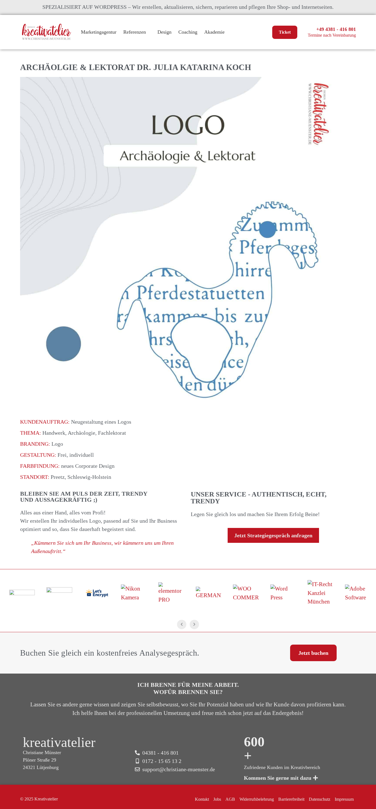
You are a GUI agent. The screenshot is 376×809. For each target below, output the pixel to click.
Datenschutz (319, 799)
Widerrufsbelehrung (256, 799)
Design (164, 32)
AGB (230, 799)
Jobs (217, 799)
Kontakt (202, 799)
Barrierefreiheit (291, 799)
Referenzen (134, 32)
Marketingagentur (98, 32)
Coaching (187, 32)
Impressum (344, 799)
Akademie (214, 32)
